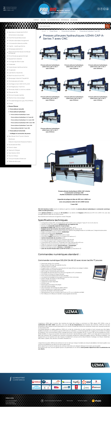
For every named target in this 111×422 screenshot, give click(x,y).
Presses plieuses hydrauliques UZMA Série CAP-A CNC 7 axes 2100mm (74, 66)
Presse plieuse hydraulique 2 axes (20, 114)
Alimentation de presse (16, 35)
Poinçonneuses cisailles (16, 95)
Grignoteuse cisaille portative (18, 67)
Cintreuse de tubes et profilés (18, 43)
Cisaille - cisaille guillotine (17, 46)
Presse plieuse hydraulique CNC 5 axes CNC (23, 122)
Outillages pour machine (17, 86)
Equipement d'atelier (15, 59)
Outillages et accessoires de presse (20, 133)
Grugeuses (12, 70)
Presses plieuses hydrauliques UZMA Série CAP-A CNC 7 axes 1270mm (50, 66)
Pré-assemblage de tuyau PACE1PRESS (21, 100)
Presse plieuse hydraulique (17, 111)
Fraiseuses (12, 64)
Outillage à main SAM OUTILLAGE (19, 84)
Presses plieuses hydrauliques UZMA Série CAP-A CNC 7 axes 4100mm (97, 98)
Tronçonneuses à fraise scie (17, 158)
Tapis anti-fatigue (14, 150)
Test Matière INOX (14, 153)
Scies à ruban (13, 147)
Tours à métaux (13, 156)
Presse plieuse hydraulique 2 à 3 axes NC (22, 117)
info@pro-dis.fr (8, 10)
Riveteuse (12, 139)
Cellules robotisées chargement (19, 40)
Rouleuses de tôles (14, 144)
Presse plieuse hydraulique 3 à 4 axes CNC (22, 120)
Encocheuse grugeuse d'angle (18, 56)
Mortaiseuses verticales (16, 81)
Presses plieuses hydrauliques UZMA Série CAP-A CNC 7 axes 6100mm (50, 130)
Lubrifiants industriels (16, 72)
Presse (11, 103)
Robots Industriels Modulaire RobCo (20, 142)
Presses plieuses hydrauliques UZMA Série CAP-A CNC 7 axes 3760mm (50, 98)
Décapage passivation (16, 49)
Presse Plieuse (13, 106)
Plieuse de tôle (13, 92)
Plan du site (70, 400)
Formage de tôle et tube (16, 61)
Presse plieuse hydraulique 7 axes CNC (21, 125)
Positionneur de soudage (17, 98)
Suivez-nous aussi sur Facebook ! (53, 400)
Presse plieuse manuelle (17, 109)
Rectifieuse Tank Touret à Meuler (19, 136)
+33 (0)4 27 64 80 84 (10, 7)
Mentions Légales (82, 400)
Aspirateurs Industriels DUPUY (18, 32)
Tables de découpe (14, 161)
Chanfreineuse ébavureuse (17, 38)
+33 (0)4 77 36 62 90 (9, 8)
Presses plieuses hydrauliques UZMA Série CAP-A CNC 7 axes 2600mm (97, 66)
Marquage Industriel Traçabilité (19, 78)
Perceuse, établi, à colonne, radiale (19, 89)
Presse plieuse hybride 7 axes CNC (20, 128)
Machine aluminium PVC (16, 75)
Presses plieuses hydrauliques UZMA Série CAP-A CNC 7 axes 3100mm (74, 98)
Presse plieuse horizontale (17, 130)
